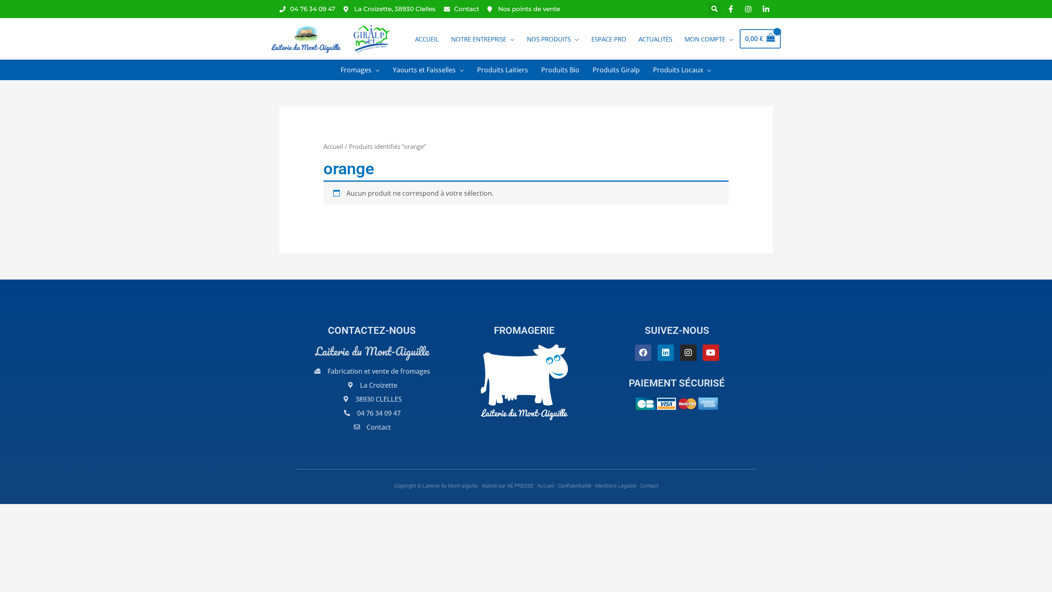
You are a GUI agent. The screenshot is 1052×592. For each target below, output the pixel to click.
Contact (649, 486)
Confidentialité (574, 486)
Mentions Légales (616, 486)
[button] (714, 9)
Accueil (333, 146)
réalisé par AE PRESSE (507, 486)
